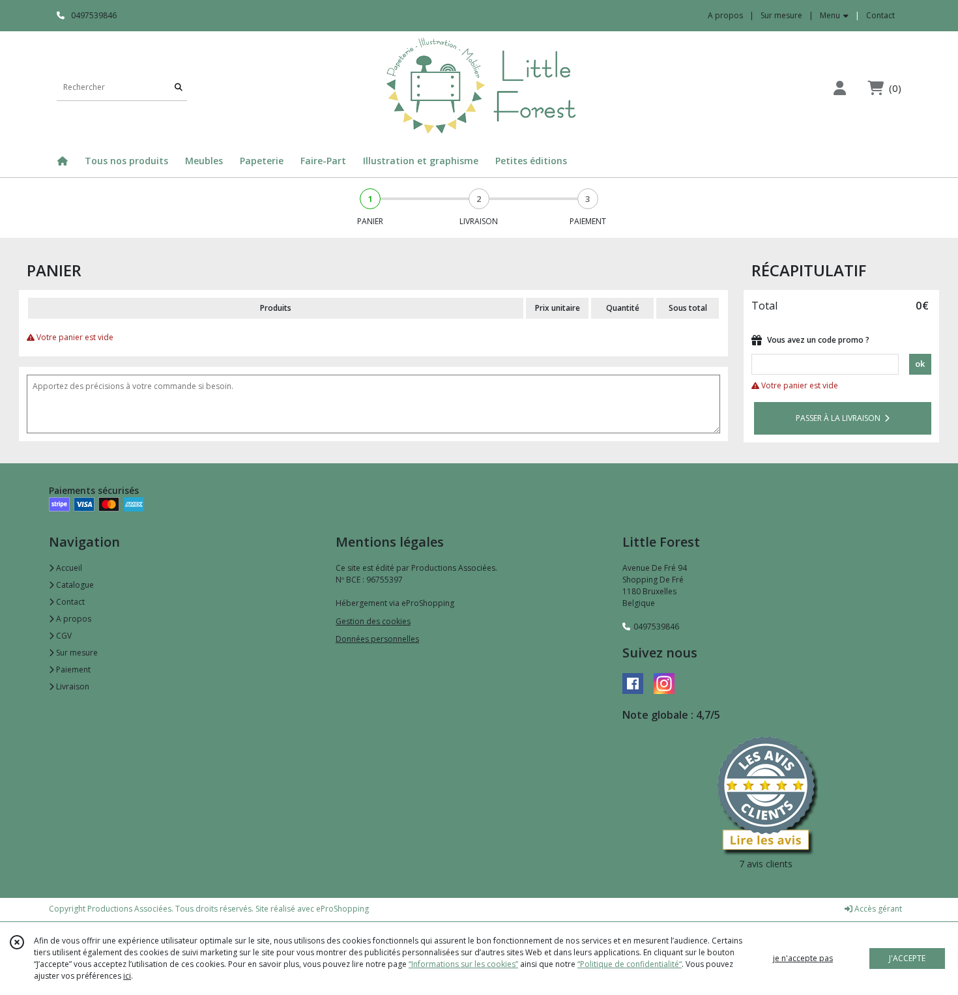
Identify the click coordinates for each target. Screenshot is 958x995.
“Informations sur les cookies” (463, 964)
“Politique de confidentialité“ (629, 964)
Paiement (72, 669)
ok (920, 363)
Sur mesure (76, 652)
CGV (63, 635)
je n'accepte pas (803, 958)
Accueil (68, 567)
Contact (880, 15)
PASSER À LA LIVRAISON (840, 418)
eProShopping (342, 908)
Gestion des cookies (373, 621)
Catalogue (74, 584)
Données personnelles (377, 638)
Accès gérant (877, 908)
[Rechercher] (178, 87)
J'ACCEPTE (907, 958)
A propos (72, 618)
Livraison (71, 686)
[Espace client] (839, 87)
